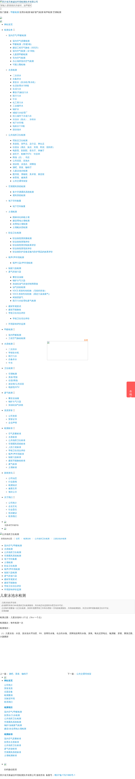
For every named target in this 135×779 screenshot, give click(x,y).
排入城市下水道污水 (22, 115)
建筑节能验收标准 (16, 460)
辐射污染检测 (14, 268)
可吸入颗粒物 (19, 64)
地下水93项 (18, 122)
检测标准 (8, 428)
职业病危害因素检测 (22, 238)
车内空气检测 (19, 57)
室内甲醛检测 (14, 334)
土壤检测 (12, 211)
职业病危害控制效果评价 (24, 245)
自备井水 (17, 78)
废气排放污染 (14, 271)
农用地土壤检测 (20, 223)
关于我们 (8, 497)
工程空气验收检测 (16, 338)
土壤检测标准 (10, 755)
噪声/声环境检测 (16, 257)
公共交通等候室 (20, 180)
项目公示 (12, 491)
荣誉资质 (8, 688)
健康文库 (12, 488)
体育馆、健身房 (20, 177)
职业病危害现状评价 (22, 248)
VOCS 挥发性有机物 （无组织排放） (30, 290)
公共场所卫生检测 (16, 134)
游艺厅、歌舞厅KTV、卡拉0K (26, 153)
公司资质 (12, 415)
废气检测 (8, 392)
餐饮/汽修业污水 (20, 92)
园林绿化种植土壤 (21, 217)
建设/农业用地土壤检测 (15, 728)
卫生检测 (8, 368)
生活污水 (17, 88)
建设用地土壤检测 (21, 220)
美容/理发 (13, 377)
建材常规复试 (14, 306)
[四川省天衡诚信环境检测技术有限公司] (19, 1)
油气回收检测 (19, 287)
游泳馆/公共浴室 (16, 383)
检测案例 (8, 695)
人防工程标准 (14, 447)
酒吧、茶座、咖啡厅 (22, 167)
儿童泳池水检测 (20, 170)
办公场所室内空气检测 (23, 61)
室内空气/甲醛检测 (17, 35)
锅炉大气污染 (19, 280)
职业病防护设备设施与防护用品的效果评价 (33, 251)
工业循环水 (18, 105)
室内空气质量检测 (21, 40)
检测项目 (8, 707)
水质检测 (12, 69)
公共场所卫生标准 (16, 440)
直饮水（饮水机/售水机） (25, 82)
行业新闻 (12, 481)
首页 (18, 538)
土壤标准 (12, 467)
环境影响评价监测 (16, 323)
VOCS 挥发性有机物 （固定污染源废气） (32, 293)
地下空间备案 (14, 200)
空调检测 (12, 373)
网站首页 (8, 24)
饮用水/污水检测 (12, 715)
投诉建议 (12, 512)
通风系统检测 (19, 195)
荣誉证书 (12, 419)
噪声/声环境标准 (16, 453)
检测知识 (12, 485)
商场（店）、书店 (21, 157)
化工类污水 (18, 102)
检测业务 (8, 29)
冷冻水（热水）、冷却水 (24, 119)
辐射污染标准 (14, 457)
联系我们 (12, 516)
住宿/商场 (13, 380)
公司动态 (12, 478)
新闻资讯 (8, 472)
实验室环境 (9, 698)
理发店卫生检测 (20, 140)
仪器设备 (8, 691)
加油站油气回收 (15, 404)
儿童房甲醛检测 (20, 54)
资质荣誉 (8, 410)
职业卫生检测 (14, 232)
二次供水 (17, 75)
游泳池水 (17, 129)
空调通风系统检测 (16, 186)
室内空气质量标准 (12, 738)
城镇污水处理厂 (20, 112)
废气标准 (12, 464)
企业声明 (12, 422)
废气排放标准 (10, 748)
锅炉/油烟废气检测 (13, 725)
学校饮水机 (13, 352)
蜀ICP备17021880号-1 (64, 775)
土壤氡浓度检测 (20, 227)
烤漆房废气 (18, 297)
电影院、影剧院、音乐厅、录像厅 (28, 150)
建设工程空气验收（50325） (26, 47)
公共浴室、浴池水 (21, 160)
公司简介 (12, 502)
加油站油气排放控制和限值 (25, 283)
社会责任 (12, 509)
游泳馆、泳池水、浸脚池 (24, 164)
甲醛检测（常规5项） (23, 44)
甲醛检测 (15, 12)
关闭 (86, 340)
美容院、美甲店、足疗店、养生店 (28, 143)
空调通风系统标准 (16, 443)
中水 (15, 99)
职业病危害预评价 (21, 241)
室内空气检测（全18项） (24, 50)
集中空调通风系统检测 (23, 191)
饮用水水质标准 (11, 741)
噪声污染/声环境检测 (22, 262)
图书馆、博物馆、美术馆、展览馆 (28, 174)
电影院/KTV (13, 387)
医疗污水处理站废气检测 (24, 300)
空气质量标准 (14, 433)
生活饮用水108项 (21, 85)
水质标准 (12, 437)
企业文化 (12, 506)
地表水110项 (19, 126)
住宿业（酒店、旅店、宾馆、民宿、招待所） (34, 147)
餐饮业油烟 (18, 277)
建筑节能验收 (14, 309)
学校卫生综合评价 (16, 312)
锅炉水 (16, 109)
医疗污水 (17, 95)
